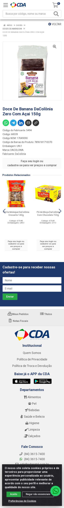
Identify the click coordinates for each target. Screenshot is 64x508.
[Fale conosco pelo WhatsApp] (55, 491)
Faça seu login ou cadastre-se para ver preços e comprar (32, 163)
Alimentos (34, 397)
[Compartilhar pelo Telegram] (13, 123)
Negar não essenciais (38, 494)
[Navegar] (4, 211)
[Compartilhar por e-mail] (28, 123)
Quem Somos (32, 353)
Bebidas (34, 410)
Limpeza (34, 429)
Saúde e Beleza (34, 416)
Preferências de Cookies (22, 501)
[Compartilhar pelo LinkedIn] (21, 123)
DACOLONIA (17, 150)
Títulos (48, 314)
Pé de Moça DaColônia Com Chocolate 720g (48, 213)
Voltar (56, 24)
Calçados (34, 436)
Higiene (34, 423)
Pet (34, 403)
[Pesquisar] (57, 13)
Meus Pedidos (20, 314)
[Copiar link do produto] (36, 123)
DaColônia (20, 154)
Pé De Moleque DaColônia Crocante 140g (16, 213)
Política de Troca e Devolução (32, 366)
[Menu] (6, 5)
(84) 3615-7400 (34, 459)
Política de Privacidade (32, 359)
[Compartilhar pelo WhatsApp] (6, 123)
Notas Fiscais (20, 321)
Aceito (13, 494)
